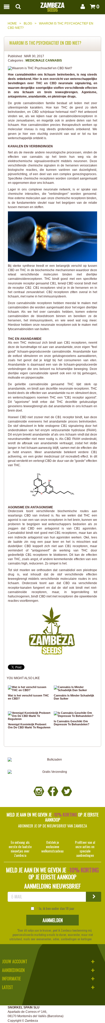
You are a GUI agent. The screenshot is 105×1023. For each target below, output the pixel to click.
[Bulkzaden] (52, 759)
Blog (28, 23)
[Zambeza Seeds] (52, 5)
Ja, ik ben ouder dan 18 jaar (56, 908)
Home (12, 23)
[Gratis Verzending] (52, 772)
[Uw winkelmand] (91, 6)
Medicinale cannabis (43, 60)
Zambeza (31, 1020)
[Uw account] (82, 6)
